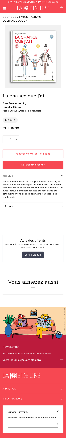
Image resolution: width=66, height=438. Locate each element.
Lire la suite (9, 197)
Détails (8, 206)
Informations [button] (12, 398)
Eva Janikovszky (14, 103)
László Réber (12, 107)
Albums (36, 16)
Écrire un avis (33, 254)
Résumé (8, 176)
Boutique (9, 16)
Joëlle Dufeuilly (11, 111)
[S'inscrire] (55, 424)
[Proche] (59, 409)
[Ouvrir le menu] (7, 8)
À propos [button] (9, 388)
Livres (23, 16)
